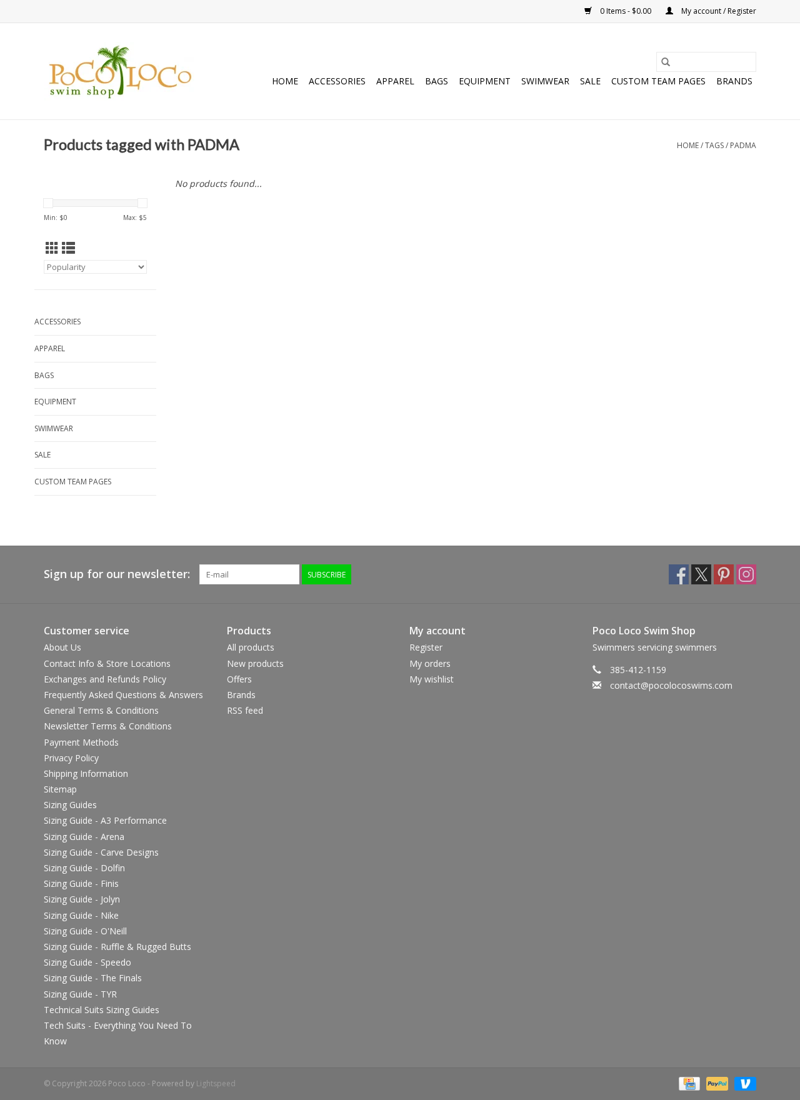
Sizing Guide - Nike (81, 915)
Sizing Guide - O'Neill (85, 931)
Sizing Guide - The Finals (93, 978)
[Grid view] (52, 248)
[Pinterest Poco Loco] (724, 574)
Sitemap (60, 789)
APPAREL (395, 81)
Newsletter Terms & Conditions (108, 726)
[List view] (68, 248)
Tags (714, 145)
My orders (430, 663)
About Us (62, 647)
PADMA (743, 145)
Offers (239, 679)
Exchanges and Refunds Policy (105, 679)
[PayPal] (716, 1083)
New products (255, 663)
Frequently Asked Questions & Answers (123, 695)
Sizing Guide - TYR (80, 994)
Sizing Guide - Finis (81, 883)
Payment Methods (81, 742)
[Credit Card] (688, 1083)
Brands (734, 81)
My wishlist (431, 679)
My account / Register (717, 11)
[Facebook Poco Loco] (679, 574)
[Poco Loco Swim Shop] (120, 71)
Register (425, 647)
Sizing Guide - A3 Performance (105, 820)
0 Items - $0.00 (625, 11)
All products (250, 647)
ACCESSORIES (337, 81)
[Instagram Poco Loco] (746, 574)
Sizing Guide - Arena (84, 836)
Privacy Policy (71, 758)
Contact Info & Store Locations (107, 663)
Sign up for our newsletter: (117, 574)
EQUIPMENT (485, 81)
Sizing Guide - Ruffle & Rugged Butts (117, 946)
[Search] (665, 62)
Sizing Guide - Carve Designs (101, 852)
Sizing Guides (70, 805)
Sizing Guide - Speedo (87, 962)
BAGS (436, 81)
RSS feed (245, 710)
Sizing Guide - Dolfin (84, 868)
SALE (590, 81)
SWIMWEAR (545, 81)
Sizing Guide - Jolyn (82, 899)
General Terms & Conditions (101, 710)
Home (285, 81)
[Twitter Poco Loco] (701, 574)
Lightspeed (216, 1083)
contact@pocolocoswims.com (671, 685)
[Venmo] (743, 1083)
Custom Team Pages (658, 81)
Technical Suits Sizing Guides (101, 1010)
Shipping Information (86, 773)
